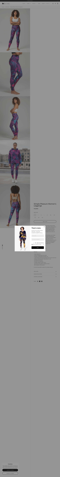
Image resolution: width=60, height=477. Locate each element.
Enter (38, 247)
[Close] (44, 227)
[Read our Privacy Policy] (43, 244)
